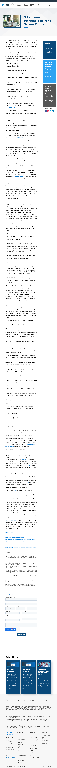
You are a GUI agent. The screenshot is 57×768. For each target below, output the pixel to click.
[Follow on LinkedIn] (53, 111)
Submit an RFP (21, 760)
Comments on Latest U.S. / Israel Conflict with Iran (43, 671)
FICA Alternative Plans (34, 757)
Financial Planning (45, 674)
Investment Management (35, 737)
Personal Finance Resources (11, 675)
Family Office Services (34, 745)
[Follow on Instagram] (48, 111)
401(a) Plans (32, 753)
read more (9, 688)
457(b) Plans (32, 750)
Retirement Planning (34, 739)
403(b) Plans (32, 752)
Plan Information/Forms (22, 736)
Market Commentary (13, 674)
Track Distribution (21, 739)
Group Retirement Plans (46, 735)
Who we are (20, 744)
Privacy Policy (21, 759)
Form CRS (20, 762)
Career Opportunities (22, 755)
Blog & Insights (21, 752)
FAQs (19, 757)
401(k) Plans (32, 755)
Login (19, 734)
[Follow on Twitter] (50, 111)
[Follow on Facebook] (46, 111)
